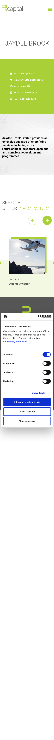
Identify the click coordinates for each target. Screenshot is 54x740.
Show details (38, 393)
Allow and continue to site (27, 402)
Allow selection (27, 411)
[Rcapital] (12, 8)
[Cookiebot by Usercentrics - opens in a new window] (38, 316)
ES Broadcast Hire (21, 283)
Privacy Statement (17, 341)
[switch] (46, 363)
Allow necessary (27, 421)
